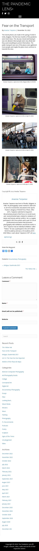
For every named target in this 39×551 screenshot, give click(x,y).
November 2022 (7, 457)
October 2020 (6, 515)
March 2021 (6, 497)
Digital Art (5, 386)
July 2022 (5, 464)
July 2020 (5, 525)
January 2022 (6, 475)
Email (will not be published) (13, 311)
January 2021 (6, 504)
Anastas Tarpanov (10, 30)
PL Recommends (7, 422)
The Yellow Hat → (31, 269)
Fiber (3, 397)
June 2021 (5, 486)
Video (4, 443)
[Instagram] (19, 242)
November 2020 (7, 511)
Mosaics (5, 408)
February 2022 (6, 472)
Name (5, 303)
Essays (4, 393)
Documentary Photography (17, 259)
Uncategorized (7, 440)
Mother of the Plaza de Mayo (11, 362)
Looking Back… (7, 400)
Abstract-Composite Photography (13, 372)
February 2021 (6, 500)
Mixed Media (6, 404)
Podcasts (5, 426)
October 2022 (6, 461)
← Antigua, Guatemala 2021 (11, 265)
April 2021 (5, 493)
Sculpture (5, 433)
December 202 (7, 529)
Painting (4, 415)
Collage (4, 379)
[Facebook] (22, 242)
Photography (6, 418)
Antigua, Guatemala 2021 (10, 354)
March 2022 (6, 468)
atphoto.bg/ (8, 237)
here (34, 233)
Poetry (4, 429)
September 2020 (7, 518)
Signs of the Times (8, 436)
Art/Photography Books (10, 375)
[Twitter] (17, 242)
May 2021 (5, 489)
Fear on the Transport (9, 351)
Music (4, 411)
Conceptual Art (7, 383)
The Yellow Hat (7, 347)
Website (5, 319)
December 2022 (7, 454)
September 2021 (7, 479)
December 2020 (7, 507)
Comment (6, 281)
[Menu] (20, 16)
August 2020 (6, 522)
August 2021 (6, 482)
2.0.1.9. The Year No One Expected (13, 358)
